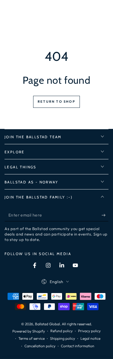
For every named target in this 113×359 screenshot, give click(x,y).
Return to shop (56, 101)
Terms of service (31, 338)
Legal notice (90, 338)
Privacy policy (89, 331)
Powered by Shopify (28, 331)
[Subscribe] (105, 215)
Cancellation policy (39, 346)
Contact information (77, 346)
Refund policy (61, 331)
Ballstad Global (47, 324)
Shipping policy (62, 338)
